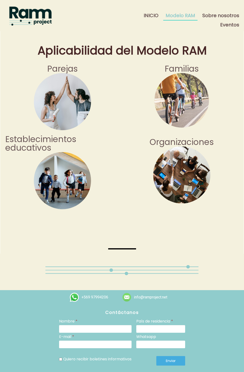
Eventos (229, 24)
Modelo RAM (180, 15)
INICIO (151, 15)
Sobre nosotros (220, 15)
